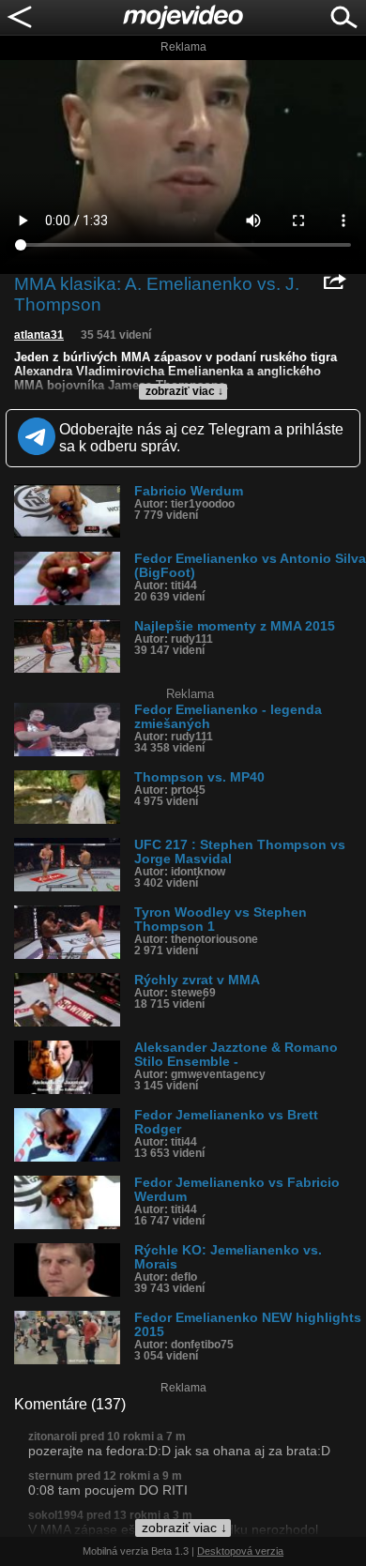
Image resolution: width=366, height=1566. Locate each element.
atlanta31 (39, 335)
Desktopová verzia (240, 1551)
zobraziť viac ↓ (184, 391)
